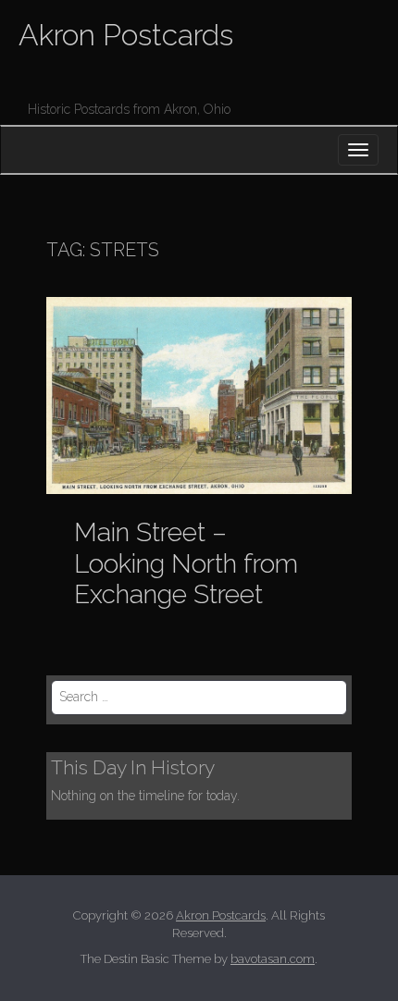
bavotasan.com (272, 959)
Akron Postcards (126, 35)
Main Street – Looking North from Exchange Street (186, 563)
